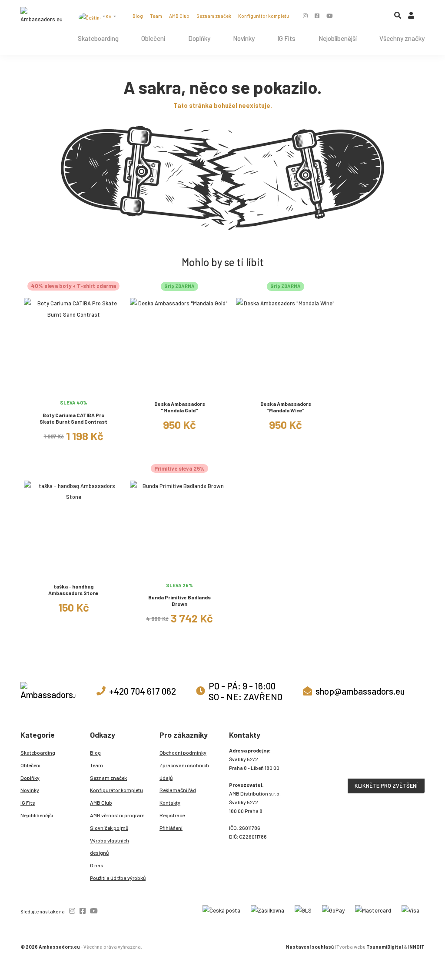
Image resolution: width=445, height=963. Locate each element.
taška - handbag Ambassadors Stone (73, 589)
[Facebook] (317, 15)
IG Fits (286, 38)
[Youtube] (329, 15)
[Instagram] (305, 15)
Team (156, 16)
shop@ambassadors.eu (360, 690)
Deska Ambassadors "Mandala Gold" (179, 407)
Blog (138, 16)
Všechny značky (402, 38)
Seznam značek (213, 16)
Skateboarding (98, 38)
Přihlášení (171, 828)
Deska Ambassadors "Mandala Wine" (285, 407)
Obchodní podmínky (182, 752)
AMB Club (179, 16)
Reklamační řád (177, 790)
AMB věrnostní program (117, 815)
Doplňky (199, 38)
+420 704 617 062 (142, 690)
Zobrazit (74, 388)
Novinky (244, 38)
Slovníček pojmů (109, 828)
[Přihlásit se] (411, 17)
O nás (96, 865)
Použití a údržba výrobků (118, 878)
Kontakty (169, 802)
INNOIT (416, 947)
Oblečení (153, 38)
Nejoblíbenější (338, 38)
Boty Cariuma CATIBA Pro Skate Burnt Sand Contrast (73, 418)
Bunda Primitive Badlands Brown (179, 600)
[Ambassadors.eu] (41, 16)
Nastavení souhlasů (310, 947)
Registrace (172, 815)
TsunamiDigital (384, 947)
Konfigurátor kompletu (263, 16)
